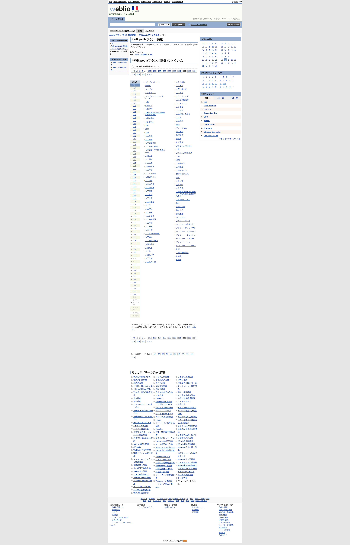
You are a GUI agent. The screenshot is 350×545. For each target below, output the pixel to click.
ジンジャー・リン (183, 242)
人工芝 (148, 205)
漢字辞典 (181, 404)
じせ (134, 127)
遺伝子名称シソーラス (165, 438)
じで (134, 264)
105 (149, 71)
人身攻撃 (179, 181)
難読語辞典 (138, 383)
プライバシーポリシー (120, 517)
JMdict (158, 420)
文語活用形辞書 (140, 380)
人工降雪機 (149, 188)
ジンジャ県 (180, 207)
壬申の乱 (179, 185)
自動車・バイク (179, 499)
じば (134, 270)
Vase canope (210, 105)
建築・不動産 (200, 499)
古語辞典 (167, 2)
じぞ (134, 252)
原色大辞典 (160, 383)
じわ (134, 216)
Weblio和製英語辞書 (164, 441)
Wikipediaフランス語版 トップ (122, 31)
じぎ (134, 228)
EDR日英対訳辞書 (141, 444)
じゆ (134, 196)
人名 (187, 501)
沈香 (147, 129)
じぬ (134, 154)
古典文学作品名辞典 (164, 392)
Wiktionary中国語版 (186, 471)
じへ (134, 172)
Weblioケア (223, 535)
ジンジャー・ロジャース (186, 246)
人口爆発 (179, 93)
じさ (134, 118)
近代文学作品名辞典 (186, 395)
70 (179, 354)
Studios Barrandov (212, 132)
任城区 (178, 260)
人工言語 (148, 170)
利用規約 (115, 515)
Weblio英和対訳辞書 (186, 459)
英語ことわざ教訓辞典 (187, 426)
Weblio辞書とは (118, 507)
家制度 (207, 121)
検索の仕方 (116, 510)
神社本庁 (179, 214)
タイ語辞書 (182, 478)
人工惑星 (179, 121)
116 (138, 74)
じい (134, 91)
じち (134, 136)
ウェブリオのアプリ (146, 507)
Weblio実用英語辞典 (164, 417)
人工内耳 (179, 86)
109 (169, 71)
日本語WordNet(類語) (187, 407)
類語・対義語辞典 (120, 2)
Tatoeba (159, 429)
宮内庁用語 (182, 380)
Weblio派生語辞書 (185, 441)
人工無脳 (179, 110)
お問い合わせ (170, 507)
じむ (134, 184)
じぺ (134, 294)
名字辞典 (137, 401)
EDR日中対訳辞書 (141, 474)
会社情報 (195, 510)
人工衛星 (148, 140)
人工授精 (148, 223)
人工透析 (148, 258)
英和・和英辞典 (134, 2)
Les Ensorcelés (211, 136)
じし (134, 121)
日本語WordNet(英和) (187, 435)
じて (134, 142)
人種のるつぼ (181, 171)
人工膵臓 (148, 226)
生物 (177, 501)
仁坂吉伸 (179, 142)
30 (163, 354)
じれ (134, 210)
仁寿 (178, 249)
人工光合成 (149, 184)
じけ (134, 112)
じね (134, 157)
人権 (147, 102)
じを (134, 219)
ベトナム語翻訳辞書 (142, 490)
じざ (134, 240)
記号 (224, 84)
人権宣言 (148, 109)
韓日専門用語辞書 (185, 475)
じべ (134, 279)
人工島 (148, 251)
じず (134, 246)
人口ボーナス (181, 103)
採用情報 (195, 512)
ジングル (148, 89)
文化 (144, 501)
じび (134, 273)
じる (134, 207)
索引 (140, 31)
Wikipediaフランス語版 (149, 35)
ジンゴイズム (181, 128)
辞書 (110, 2)
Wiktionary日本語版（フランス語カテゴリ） (164, 484)
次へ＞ (149, 74)
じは (134, 163)
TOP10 (206, 98)
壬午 (178, 125)
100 (192, 354)
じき (134, 106)
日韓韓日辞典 (157, 2)
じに (134, 151)
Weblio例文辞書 (140, 471)
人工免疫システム (183, 114)
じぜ (134, 249)
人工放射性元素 (182, 100)
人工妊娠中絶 (181, 89)
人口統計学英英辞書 (142, 468)
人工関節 (148, 159)
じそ (134, 130)
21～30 (234, 98)
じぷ (134, 291)
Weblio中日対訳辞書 (142, 477)
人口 (147, 132)
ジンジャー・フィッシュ (186, 235)
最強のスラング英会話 (165, 447)
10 (155, 354)
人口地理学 (149, 244)
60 (175, 354)
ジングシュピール (152, 82)
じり (134, 204)
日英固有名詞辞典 (185, 438)
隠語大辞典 (160, 389)
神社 (178, 203)
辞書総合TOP (237, 2)
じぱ (134, 285)
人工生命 (148, 230)
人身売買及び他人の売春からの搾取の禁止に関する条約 (186, 194)
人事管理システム (183, 200)
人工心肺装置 (150, 219)
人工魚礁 (148, 163)
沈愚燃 (148, 86)
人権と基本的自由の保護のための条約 (155, 114)
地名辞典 (137, 398)
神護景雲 (179, 135)
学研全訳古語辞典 (141, 493)
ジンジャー (180, 217)
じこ (134, 115)
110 (174, 71)
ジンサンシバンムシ (184, 146)
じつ (134, 139)
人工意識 (148, 136)
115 (133, 74)
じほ (134, 175)
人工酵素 (148, 191)
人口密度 (179, 107)
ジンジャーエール (183, 221)
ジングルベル (150, 93)
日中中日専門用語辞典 (165, 463)
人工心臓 (148, 212)
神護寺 (178, 139)
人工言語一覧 (150, 174)
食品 (182, 501)
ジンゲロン (149, 122)
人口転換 (148, 248)
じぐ (134, 231)
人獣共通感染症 (182, 253)
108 (164, 71)
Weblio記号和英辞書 (142, 450)
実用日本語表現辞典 (142, 377)
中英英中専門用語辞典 (187, 468)
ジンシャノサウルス (184, 153)
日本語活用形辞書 (185, 377)
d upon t (208, 128)
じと (134, 145)
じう (134, 94)
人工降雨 (148, 181)
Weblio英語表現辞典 (186, 444)
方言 (192, 501)
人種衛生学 (180, 163)
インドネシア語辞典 (226, 525)
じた (134, 133)
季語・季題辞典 (184, 392)
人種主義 (179, 167)
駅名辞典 (159, 395)
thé (205, 102)
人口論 (178, 117)
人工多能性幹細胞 (152, 234)
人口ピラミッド (182, 96)
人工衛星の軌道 (151, 146)
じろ (134, 213)
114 (194, 71)
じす (134, 124)
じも (134, 190)
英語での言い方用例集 (187, 417)
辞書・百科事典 (201, 501)
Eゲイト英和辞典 (140, 426)
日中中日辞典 (146, 2)
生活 (149, 501)
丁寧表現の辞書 (162, 380)
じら (134, 201)
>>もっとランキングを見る (229, 139)
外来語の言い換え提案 (143, 386)
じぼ (134, 282)
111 (179, 71)
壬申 (178, 178)
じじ (134, 243)
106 (154, 71)
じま (134, 178)
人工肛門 (148, 195)
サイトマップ (117, 520)
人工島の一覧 (150, 262)
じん (134, 222)
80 (183, 354)
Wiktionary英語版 (163, 456)
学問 (207, 499)
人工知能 (148, 237)
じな (134, 148)
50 (171, 354)
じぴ (134, 288)
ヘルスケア (157, 501)
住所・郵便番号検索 (186, 398)
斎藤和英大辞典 (140, 465)
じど (134, 267)
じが (134, 225)
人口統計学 (149, 255)
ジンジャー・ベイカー (185, 238)
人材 (178, 149)
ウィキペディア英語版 (187, 462)
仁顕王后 (148, 106)
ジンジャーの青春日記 (185, 224)
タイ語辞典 (223, 527)
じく (134, 109)
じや (134, 193)
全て (113, 43)
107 (159, 71)
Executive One (210, 113)
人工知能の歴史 (151, 241)
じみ (134, 181)
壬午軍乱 (179, 132)
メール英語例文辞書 (164, 444)
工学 (191, 499)
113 (189, 71)
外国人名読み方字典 (142, 389)
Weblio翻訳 (223, 515)
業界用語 (152, 499)
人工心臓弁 (149, 216)
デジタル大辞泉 (162, 377)
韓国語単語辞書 (162, 472)
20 (159, 354)
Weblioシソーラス (163, 411)
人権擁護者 (149, 118)
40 (167, 354)
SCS (206, 117)
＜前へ (134, 71)
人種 (178, 156)
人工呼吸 (148, 198)
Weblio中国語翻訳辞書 (187, 465)
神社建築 (179, 210)
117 (143, 74)
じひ (134, 166)
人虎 (147, 125)
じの (134, 160)
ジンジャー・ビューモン (186, 231)
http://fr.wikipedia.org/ (144, 54)
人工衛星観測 (150, 143)
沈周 (178, 160)
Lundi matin (209, 124)
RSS (185, 541)
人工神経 (148, 209)
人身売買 (179, 188)
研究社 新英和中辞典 (142, 422)
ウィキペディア (184, 401)
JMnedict (137, 447)
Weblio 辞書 (114, 35)
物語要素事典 (161, 386)
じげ (134, 234)
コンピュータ (162, 499)
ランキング (149, 31)
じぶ (134, 276)
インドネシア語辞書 (142, 486)
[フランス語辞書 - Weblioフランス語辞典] (124, 12)
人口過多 (148, 156)
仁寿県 (178, 256)
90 (187, 354)
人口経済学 (149, 166)
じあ (134, 88)
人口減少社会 (150, 177)
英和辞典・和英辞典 (226, 512)
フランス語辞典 (116, 19)
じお (134, 100)
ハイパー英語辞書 (141, 429)
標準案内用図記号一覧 (187, 383)
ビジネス (144, 499)
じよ (134, 199)
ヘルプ (114, 512)
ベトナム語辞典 (224, 530)
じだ (134, 255)
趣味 (164, 501)
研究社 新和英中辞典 (164, 414)
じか (134, 103)
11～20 (220, 98)
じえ (134, 97)
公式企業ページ (198, 507)
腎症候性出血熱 (182, 174)
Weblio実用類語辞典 (164, 407)
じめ (134, 187)
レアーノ (208, 109)
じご (134, 237)
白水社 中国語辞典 (163, 459)
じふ (134, 169)
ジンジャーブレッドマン (186, 228)
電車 (170, 499)
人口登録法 (180, 82)
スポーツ (171, 501)
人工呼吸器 (149, 202)
